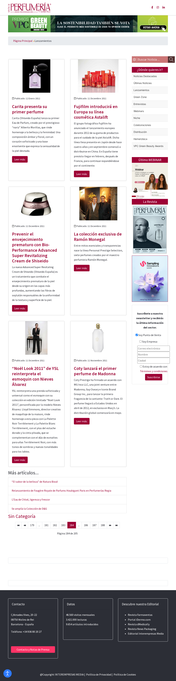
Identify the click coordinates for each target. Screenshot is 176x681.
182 (55, 525)
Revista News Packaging (142, 629)
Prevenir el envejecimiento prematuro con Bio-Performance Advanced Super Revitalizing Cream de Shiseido (34, 247)
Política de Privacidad (98, 674)
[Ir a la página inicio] (18, 525)
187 (94, 525)
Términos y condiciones (153, 371)
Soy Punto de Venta (149, 335)
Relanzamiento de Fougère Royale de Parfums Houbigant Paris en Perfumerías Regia (61, 490)
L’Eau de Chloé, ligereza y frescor (31, 499)
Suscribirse (153, 377)
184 (72, 525)
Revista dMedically (139, 624)
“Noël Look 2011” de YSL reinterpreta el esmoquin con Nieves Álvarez (35, 376)
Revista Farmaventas (140, 614)
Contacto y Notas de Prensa (33, 649)
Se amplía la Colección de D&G (29, 508)
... (39, 525)
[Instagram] (158, 7)
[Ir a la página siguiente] (110, 525)
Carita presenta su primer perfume (29, 109)
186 (86, 525)
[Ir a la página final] (116, 525)
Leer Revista (150, 248)
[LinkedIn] (163, 7)
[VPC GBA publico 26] (88, 23)
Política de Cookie (124, 674)
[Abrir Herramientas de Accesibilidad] (7, 673)
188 (103, 525)
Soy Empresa (149, 341)
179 (32, 525)
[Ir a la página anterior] (24, 525)
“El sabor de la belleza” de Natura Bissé (35, 481)
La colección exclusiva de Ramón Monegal (98, 236)
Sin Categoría (21, 516)
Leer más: (19, 159)
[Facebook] (152, 7)
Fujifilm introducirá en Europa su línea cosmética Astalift (96, 112)
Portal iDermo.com (139, 619)
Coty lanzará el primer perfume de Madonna (95, 370)
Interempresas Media (151, 633)
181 (46, 525)
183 (63, 525)
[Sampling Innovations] (150, 278)
